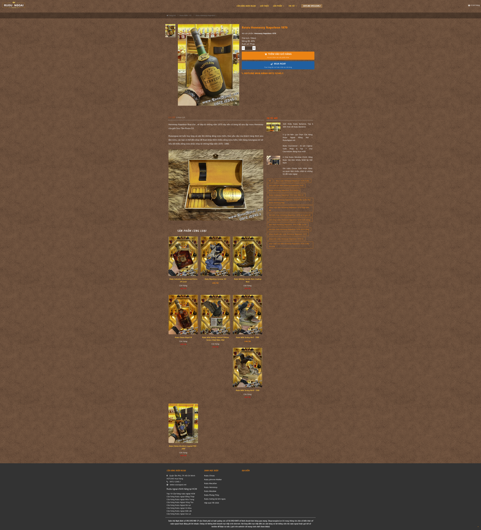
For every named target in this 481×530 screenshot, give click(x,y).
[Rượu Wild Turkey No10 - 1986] (247, 367)
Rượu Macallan (210, 483)
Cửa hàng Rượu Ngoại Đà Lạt (179, 505)
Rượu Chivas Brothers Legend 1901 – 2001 (183, 447)
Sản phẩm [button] (277, 6)
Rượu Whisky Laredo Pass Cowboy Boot (247, 280)
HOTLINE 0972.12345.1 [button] (311, 6)
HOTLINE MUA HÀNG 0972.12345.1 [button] (263, 73)
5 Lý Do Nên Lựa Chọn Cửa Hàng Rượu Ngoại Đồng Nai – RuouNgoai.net (298, 137)
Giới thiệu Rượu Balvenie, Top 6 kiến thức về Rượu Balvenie (298, 125)
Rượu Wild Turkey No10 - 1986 (247, 390)
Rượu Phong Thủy (211, 495)
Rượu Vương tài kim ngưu (215, 499)
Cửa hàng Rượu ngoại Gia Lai (179, 514)
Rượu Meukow (210, 491)
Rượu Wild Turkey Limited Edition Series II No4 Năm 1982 (215, 338)
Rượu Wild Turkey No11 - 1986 (247, 337)
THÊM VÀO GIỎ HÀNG (279, 55)
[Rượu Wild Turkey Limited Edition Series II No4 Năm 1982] (215, 314)
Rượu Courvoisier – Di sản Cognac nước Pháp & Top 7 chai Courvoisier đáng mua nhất (298, 149)
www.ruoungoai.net (178, 484)
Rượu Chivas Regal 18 (183, 337)
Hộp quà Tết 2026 (211, 503)
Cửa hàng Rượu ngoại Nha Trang (180, 499)
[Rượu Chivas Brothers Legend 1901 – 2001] (183, 423)
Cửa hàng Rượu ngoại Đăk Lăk (179, 511)
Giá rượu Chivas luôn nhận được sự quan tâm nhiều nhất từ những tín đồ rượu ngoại (298, 171)
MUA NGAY (278, 65)
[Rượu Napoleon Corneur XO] (215, 256)
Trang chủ (172, 15)
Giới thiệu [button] (264, 6)
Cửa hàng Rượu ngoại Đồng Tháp (180, 496)
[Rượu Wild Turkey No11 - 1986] (247, 314)
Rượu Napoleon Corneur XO (215, 279)
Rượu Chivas (209, 475)
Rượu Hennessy (210, 487)
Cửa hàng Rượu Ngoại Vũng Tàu (180, 502)
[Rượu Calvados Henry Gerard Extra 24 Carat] (183, 256)
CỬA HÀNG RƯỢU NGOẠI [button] (246, 6)
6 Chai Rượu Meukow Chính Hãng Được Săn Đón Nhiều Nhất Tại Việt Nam (298, 160)
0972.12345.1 (175, 481)
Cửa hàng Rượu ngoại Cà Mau (179, 508)
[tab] (171, 117)
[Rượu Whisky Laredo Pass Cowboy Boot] (247, 256)
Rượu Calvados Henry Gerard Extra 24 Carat (183, 280)
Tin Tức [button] (291, 6)
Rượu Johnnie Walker (213, 479)
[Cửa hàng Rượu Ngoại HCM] (14, 4)
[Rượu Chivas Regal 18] (183, 314)
